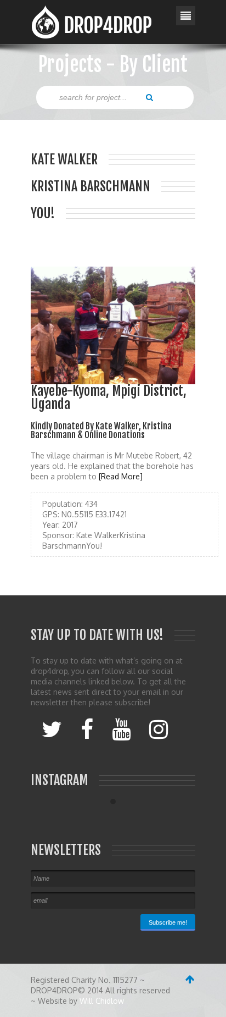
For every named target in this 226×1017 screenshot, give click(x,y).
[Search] (149, 97)
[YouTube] (121, 728)
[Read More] (121, 476)
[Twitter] (52, 728)
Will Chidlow (102, 1000)
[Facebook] (87, 728)
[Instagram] (158, 728)
